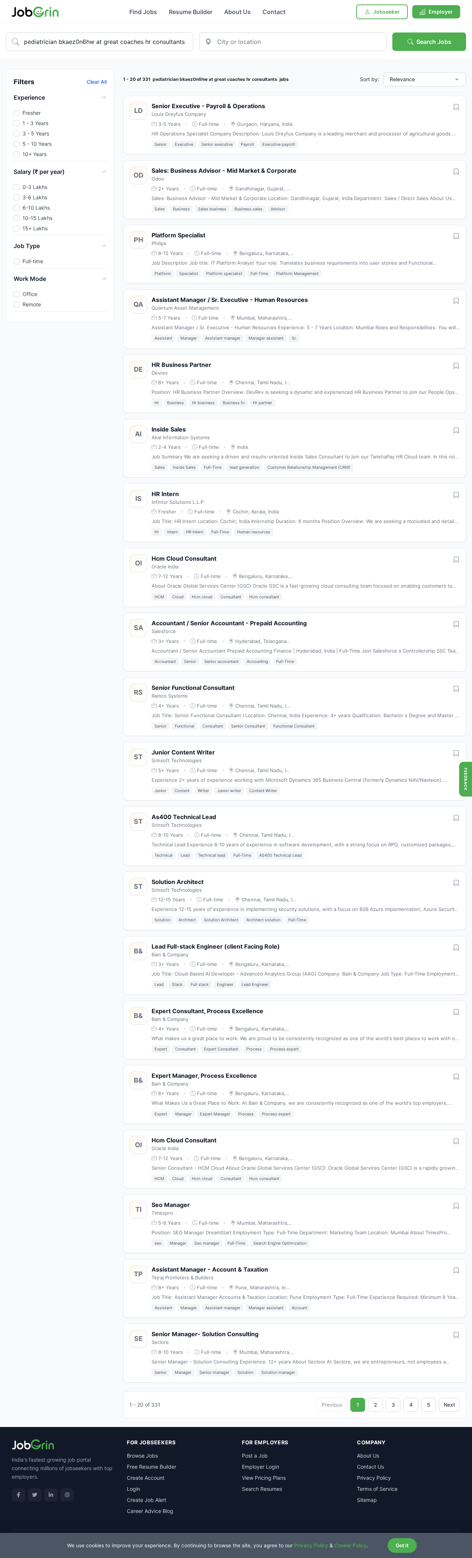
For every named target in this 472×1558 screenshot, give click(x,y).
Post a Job (255, 1455)
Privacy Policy (374, 1478)
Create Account (145, 1478)
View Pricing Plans (264, 1478)
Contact (274, 12)
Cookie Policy (350, 1545)
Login (133, 1489)
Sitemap (367, 1500)
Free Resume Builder (151, 1467)
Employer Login (260, 1467)
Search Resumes (262, 1489)
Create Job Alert (146, 1500)
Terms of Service (377, 1489)
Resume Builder (190, 12)
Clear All (97, 82)
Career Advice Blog (150, 1511)
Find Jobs (143, 12)
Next (449, 1404)
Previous (332, 1404)
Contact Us (370, 1467)
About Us (237, 12)
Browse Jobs (142, 1455)
